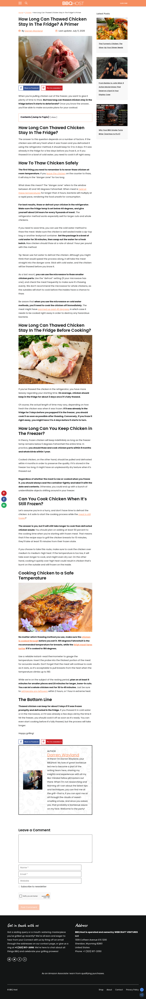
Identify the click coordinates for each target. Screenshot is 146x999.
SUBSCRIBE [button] (124, 3)
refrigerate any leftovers (34, 691)
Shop (101, 989)
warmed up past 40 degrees (53, 309)
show (53, 117)
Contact (119, 989)
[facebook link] (20, 959)
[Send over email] (4, 505)
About (109, 989)
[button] (26, 3)
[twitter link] (14, 959)
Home (20, 12)
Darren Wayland (34, 30)
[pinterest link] (9, 959)
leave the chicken (56, 173)
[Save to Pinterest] (4, 493)
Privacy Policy (132, 989)
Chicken (28, 12)
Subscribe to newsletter (33, 886)
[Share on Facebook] (4, 499)
